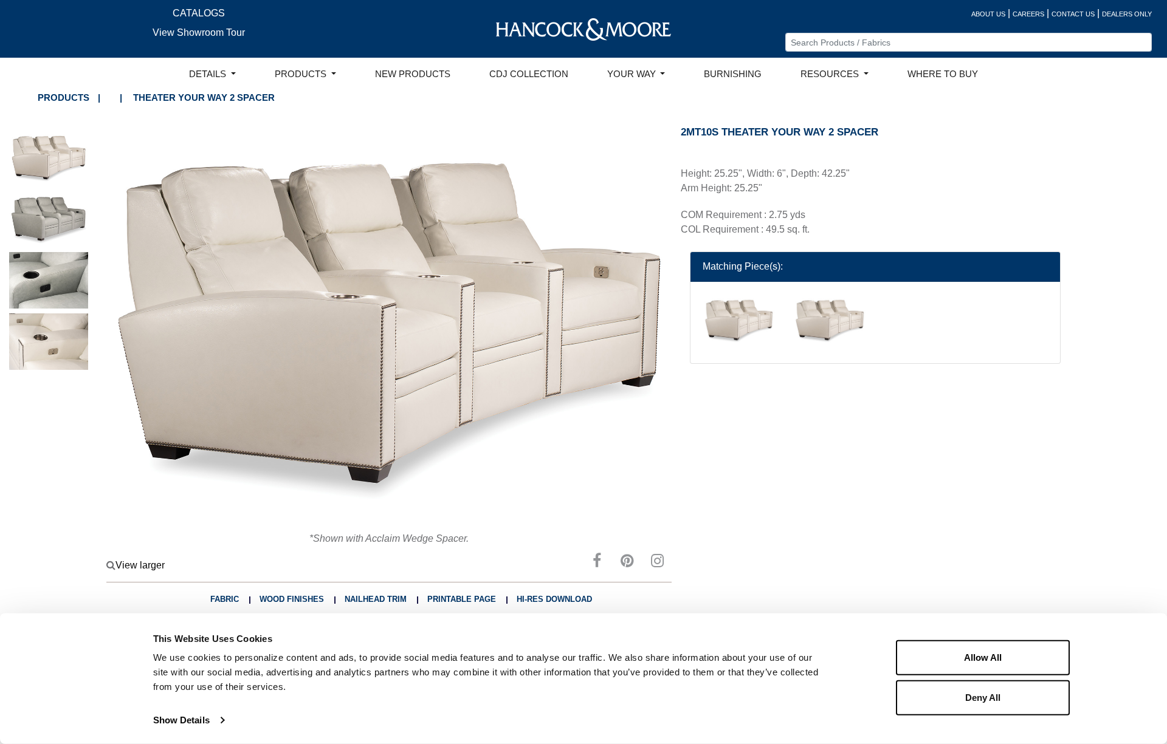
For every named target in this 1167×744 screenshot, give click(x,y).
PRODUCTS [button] (302, 74)
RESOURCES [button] (830, 74)
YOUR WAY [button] (632, 74)
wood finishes (292, 599)
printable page (461, 599)
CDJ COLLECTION (528, 74)
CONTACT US (1073, 14)
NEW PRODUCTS (412, 74)
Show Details (181, 720)
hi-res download (554, 599)
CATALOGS (199, 13)
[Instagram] (658, 563)
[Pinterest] (627, 563)
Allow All (983, 657)
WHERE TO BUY (942, 74)
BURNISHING (733, 74)
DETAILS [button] (209, 74)
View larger (140, 565)
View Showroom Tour (199, 32)
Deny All (982, 697)
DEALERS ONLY (1127, 14)
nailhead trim (376, 599)
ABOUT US (988, 14)
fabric (224, 599)
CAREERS (1028, 14)
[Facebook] (597, 563)
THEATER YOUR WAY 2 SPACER (204, 97)
